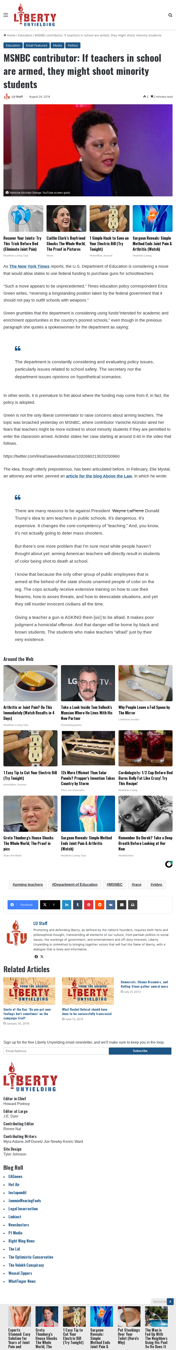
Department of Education (76, 885)
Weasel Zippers (20, 1273)
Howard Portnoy (16, 1104)
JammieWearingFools (24, 1200)
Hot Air (14, 1184)
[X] (41, 957)
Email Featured (36, 45)
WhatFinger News (22, 1281)
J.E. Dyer (10, 1116)
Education (25, 35)
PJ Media (15, 1233)
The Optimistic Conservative (30, 1257)
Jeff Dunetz (34, 1141)
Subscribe (140, 1051)
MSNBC (116, 885)
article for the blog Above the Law (99, 476)
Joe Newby (53, 1141)
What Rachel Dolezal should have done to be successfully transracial (87, 1011)
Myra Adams (13, 1141)
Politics (73, 45)
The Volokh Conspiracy (26, 1265)
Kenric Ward (73, 1141)
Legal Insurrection (23, 1208)
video (157, 885)
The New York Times (29, 266)
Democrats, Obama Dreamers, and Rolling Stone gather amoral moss (144, 984)
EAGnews (15, 1176)
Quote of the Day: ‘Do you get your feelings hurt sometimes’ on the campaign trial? (27, 1013)
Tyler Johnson (14, 1154)
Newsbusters (18, 1225)
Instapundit (17, 1192)
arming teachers (29, 885)
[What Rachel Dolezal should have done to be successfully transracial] (88, 991)
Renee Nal (12, 1129)
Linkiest (14, 1216)
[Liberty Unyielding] (35, 14)
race (137, 885)
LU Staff (17, 96)
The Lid (14, 1249)
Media (57, 45)
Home (11, 35)
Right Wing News (21, 1241)
